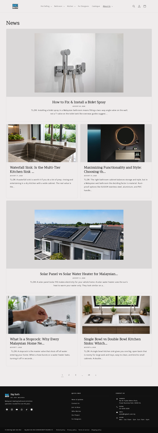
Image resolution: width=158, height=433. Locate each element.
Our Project (76, 415)
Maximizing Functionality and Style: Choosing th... (112, 169)
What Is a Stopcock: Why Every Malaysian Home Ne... (34, 341)
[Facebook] (7, 410)
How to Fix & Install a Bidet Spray (79, 102)
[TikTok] (27, 410)
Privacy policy (72, 430)
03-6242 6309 (124, 408)
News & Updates (77, 399)
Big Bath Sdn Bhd (15, 430)
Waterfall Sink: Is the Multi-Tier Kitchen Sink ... (35, 169)
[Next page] (95, 375)
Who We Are (76, 411)
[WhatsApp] (22, 410)
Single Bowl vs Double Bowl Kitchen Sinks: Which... (112, 341)
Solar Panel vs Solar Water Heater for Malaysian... (79, 274)
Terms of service (84, 430)
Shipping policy (96, 430)
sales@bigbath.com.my (127, 414)
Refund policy (60, 430)
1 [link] (62, 375)
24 (89, 375)
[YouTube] (17, 410)
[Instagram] (12, 410)
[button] (46, 6)
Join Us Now (76, 407)
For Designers (76, 419)
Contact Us (75, 403)
